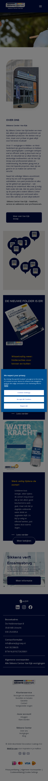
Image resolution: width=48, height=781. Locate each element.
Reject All (24, 406)
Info (6, 386)
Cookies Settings (24, 393)
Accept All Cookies (24, 399)
